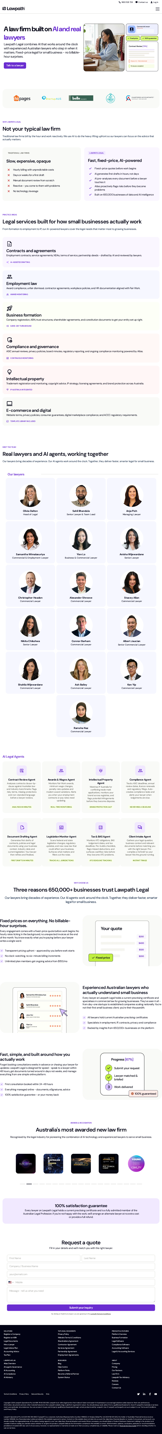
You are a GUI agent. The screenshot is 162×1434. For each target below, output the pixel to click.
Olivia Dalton (30, 511)
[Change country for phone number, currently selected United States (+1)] (10, 1282)
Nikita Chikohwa (30, 641)
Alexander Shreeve (81, 597)
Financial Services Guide (128, 1426)
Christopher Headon (30, 597)
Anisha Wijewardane (132, 554)
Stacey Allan (131, 597)
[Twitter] (138, 1394)
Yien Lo (81, 554)
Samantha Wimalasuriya (30, 554)
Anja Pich (131, 511)
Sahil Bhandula (81, 511)
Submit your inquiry (81, 1307)
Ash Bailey (81, 684)
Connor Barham (81, 641)
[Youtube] (155, 1394)
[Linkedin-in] (144, 1394)
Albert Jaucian (131, 641)
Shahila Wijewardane (30, 684)
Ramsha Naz (81, 728)
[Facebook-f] (150, 1394)
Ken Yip (131, 684)
